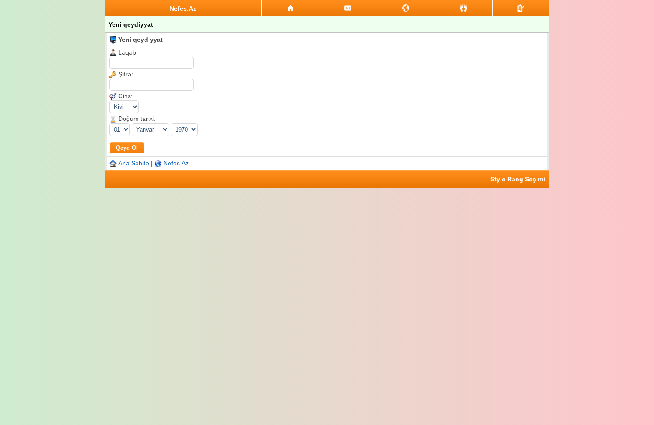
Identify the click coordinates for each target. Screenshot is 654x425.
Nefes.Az (176, 163)
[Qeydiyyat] (521, 8)
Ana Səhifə (133, 163)
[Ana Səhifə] (290, 8)
